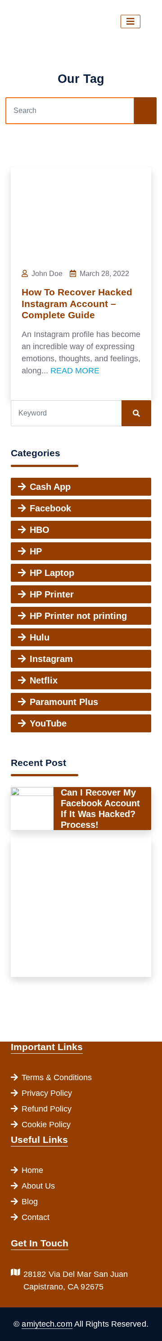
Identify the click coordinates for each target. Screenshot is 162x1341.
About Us (38, 1185)
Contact (36, 1217)
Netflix (44, 680)
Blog (30, 1201)
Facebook (50, 508)
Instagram (51, 659)
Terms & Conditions (57, 1077)
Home (32, 1170)
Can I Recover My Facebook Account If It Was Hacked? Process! (100, 808)
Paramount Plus (64, 702)
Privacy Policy (47, 1093)
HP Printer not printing (78, 616)
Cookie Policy (46, 1124)
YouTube (48, 723)
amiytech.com (47, 1323)
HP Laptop (52, 573)
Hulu (40, 637)
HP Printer (52, 594)
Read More (74, 370)
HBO (40, 530)
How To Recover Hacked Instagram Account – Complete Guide (77, 304)
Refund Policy (47, 1108)
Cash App (50, 487)
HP (36, 551)
